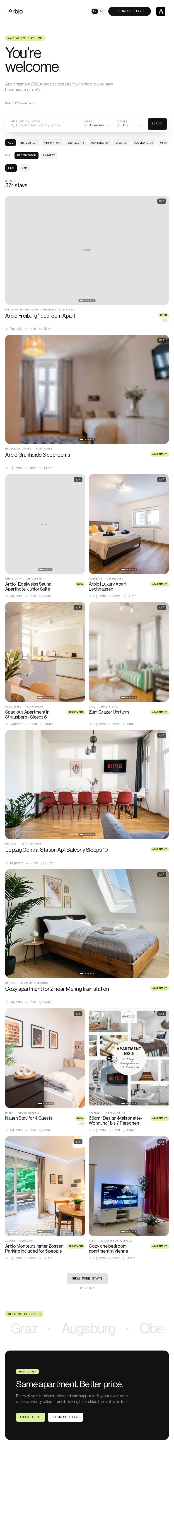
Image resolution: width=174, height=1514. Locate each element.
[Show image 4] (91, 300)
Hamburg (99, 142)
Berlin (28, 142)
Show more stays (87, 1278)
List (11, 168)
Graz (121, 142)
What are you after (25, 121)
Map (24, 168)
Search (157, 124)
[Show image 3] (88, 300)
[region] (87, 250)
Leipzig (76, 142)
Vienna (52, 142)
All (10, 142)
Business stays (65, 1417)
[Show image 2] (85, 300)
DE (101, 11)
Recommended (26, 155)
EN (94, 11)
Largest (49, 155)
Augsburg (143, 142)
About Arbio (30, 1417)
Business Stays (130, 11)
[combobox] (96, 124)
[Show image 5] (93, 300)
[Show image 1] (81, 300)
